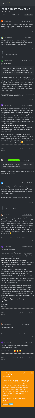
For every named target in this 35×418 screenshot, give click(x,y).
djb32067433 (8, 37)
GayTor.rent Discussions (9, 11)
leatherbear (7, 215)
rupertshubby (8, 60)
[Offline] (2, 37)
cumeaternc (7, 105)
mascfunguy (7, 21)
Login (11, 404)
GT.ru (12, 229)
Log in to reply (28, 14)
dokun (6, 183)
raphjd (6, 160)
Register (5, 404)
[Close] (32, 373)
